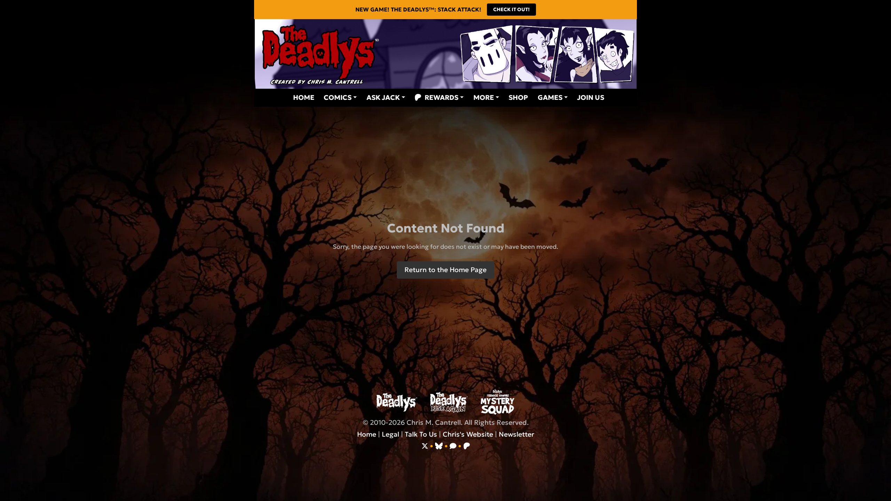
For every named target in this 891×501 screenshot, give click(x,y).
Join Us (590, 97)
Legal (390, 434)
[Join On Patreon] (466, 446)
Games (550, 97)
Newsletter (516, 434)
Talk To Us (421, 434)
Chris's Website (468, 434)
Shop (518, 97)
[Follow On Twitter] (424, 446)
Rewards (441, 97)
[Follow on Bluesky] (439, 446)
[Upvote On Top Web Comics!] (453, 446)
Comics (338, 97)
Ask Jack (383, 97)
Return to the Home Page (445, 269)
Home (303, 97)
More (483, 97)
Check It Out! (511, 9)
